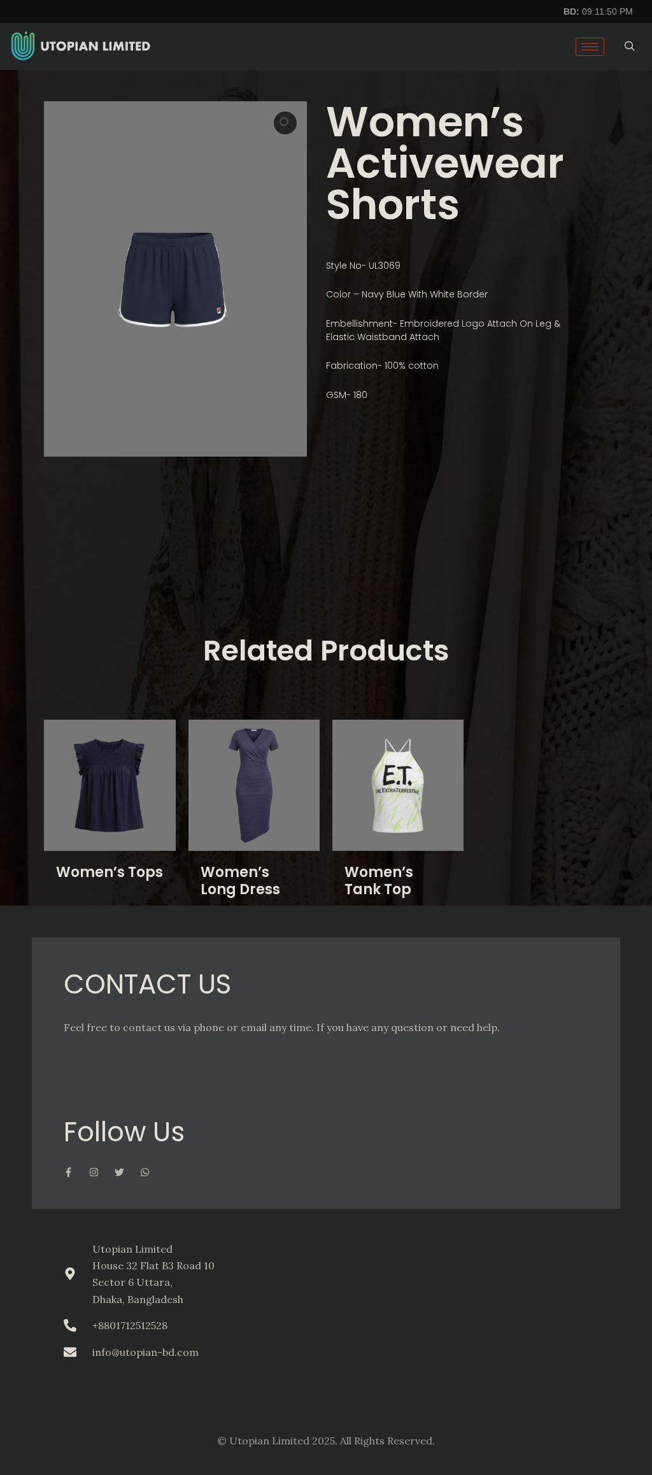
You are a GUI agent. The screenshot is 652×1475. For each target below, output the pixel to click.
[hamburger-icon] (590, 47)
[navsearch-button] (629, 46)
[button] (285, 122)
